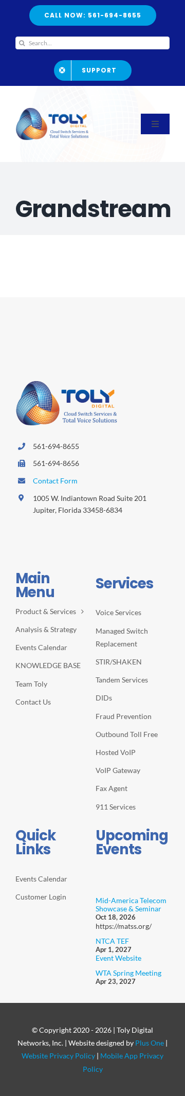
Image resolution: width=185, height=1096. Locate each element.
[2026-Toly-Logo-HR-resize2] (52, 111)
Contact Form (55, 480)
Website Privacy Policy (58, 1055)
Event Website (118, 958)
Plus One (149, 1042)
